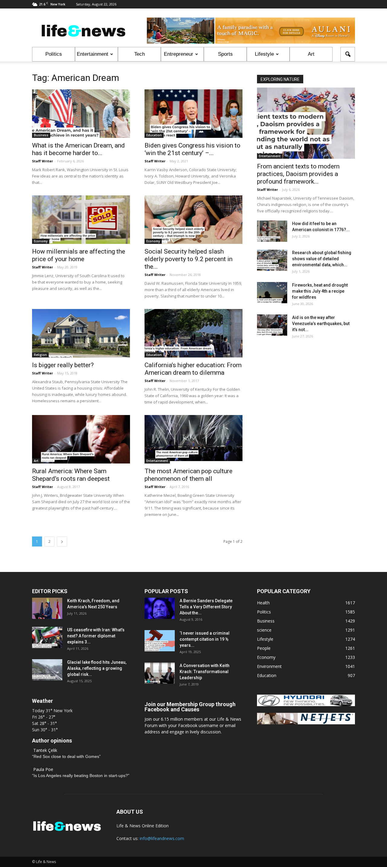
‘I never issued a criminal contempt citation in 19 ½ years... (204, 639)
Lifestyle (264, 54)
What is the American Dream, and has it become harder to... (78, 149)
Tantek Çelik (45, 750)
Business (41, 135)
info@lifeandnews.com (162, 838)
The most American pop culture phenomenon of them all (189, 474)
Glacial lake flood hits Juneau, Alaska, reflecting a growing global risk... (96, 668)
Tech (139, 54)
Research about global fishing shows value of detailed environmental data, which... (321, 258)
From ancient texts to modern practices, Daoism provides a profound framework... (298, 174)
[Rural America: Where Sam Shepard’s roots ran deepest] (81, 439)
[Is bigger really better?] (81, 333)
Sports (225, 54)
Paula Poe (43, 769)
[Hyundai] (306, 704)
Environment (269, 666)
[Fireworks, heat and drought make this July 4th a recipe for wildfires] (272, 292)
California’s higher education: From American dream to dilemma (193, 368)
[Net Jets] (306, 723)
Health (263, 603)
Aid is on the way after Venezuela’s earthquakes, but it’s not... (321, 323)
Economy (40, 241)
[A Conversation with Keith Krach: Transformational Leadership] (160, 673)
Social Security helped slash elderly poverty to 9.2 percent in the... (189, 259)
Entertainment (92, 54)
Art (311, 54)
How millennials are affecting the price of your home (78, 255)
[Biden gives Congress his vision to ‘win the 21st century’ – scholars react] (193, 113)
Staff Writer (42, 161)
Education (154, 135)
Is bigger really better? (63, 365)
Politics (53, 54)
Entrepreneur (178, 54)
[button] (347, 54)
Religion (40, 355)
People (264, 648)
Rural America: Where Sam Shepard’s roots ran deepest (71, 474)
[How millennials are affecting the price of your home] (81, 219)
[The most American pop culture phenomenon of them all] (193, 438)
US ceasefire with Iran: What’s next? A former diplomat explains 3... (96, 635)
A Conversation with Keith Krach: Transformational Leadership (204, 671)
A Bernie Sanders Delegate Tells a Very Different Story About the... (206, 606)
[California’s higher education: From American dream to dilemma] (193, 333)
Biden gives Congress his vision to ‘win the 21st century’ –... (192, 149)
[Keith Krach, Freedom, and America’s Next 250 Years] (47, 608)
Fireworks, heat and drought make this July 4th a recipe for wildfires (320, 291)
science (264, 630)
